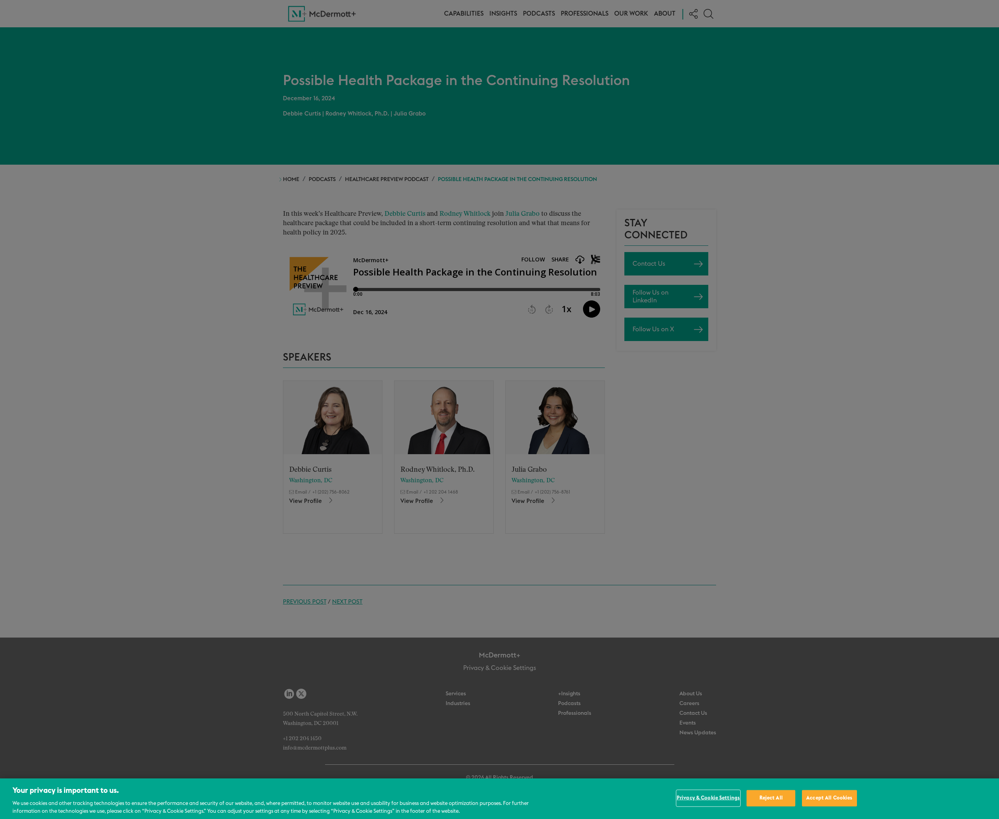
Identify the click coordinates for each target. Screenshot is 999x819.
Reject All (771, 798)
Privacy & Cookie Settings (708, 798)
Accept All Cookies (829, 798)
